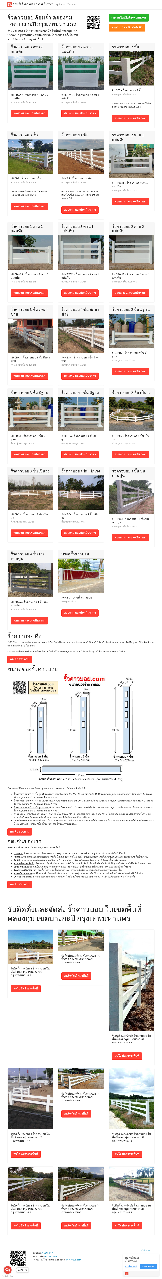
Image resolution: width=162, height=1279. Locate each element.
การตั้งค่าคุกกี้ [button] (131, 1266)
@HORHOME (47, 1253)
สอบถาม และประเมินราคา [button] (29, 113)
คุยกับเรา (60, 4)
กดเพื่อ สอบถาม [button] (19, 659)
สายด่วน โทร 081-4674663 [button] (127, 27)
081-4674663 (51, 1256)
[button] (94, 21)
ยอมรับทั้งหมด (148, 1266)
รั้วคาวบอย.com (73, 1259)
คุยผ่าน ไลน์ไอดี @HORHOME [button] (128, 17)
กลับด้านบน (145, 1250)
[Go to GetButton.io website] (8, 1276)
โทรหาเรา (73, 4)
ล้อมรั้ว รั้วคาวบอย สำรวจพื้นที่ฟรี (32, 4)
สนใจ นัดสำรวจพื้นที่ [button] (25, 988)
